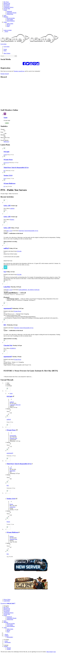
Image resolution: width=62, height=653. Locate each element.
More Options (7, 53)
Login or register (8, 30)
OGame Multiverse (9, 183)
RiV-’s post (9, 230)
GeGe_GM (7, 205)
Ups (5, 271)
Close (54, 651)
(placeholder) (10, 637)
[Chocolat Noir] (5, 342)
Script (11, 393)
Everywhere (3, 44)
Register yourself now (19, 71)
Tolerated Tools (13, 438)
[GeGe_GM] (5, 202)
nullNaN (5, 154)
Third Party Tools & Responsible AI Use (16, 167)
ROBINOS (13, 348)
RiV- (5, 170)
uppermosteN (6, 162)
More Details (49, 651)
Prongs (5, 178)
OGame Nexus (8, 159)
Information (12, 470)
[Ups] (5, 268)
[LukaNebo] (5, 283)
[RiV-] (5, 322)
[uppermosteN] (5, 305)
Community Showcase (15, 404)
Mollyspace (6, 141)
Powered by (8, 603)
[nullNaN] (5, 245)
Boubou (12, 219)
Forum (5, 49)
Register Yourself (5, 73)
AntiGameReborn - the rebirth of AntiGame (29, 289)
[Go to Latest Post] (8, 417)
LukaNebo (7, 287)
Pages (5, 50)
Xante (5, 117)
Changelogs (12, 507)
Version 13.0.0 (8, 175)
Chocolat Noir (8, 345)
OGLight (6, 151)
